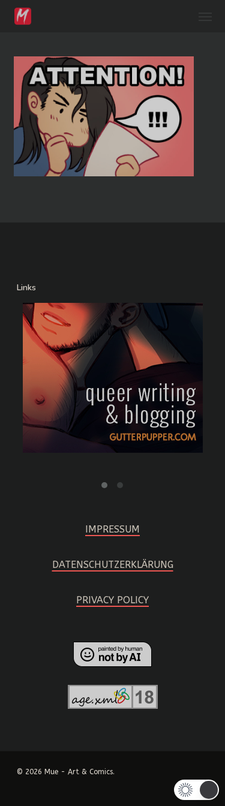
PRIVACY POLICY (112, 600)
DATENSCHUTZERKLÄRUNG (112, 564)
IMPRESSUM (112, 529)
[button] (205, 16)
